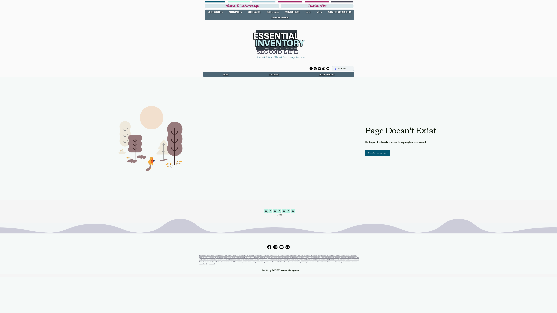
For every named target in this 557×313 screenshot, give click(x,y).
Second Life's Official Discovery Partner (281, 57)
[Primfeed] (323, 68)
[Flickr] (327, 68)
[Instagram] (315, 68)
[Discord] (319, 68)
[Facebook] (311, 68)
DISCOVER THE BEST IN (281, 49)
